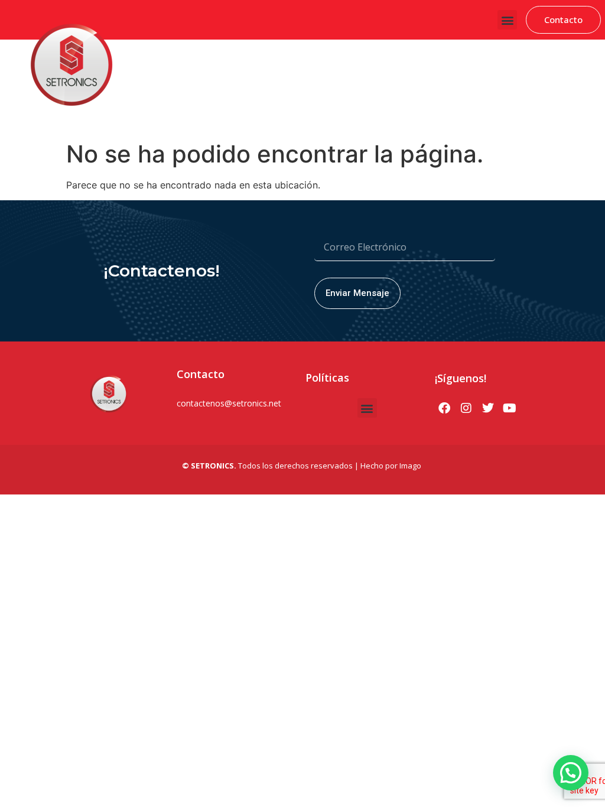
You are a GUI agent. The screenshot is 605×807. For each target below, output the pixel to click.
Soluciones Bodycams (467, 102)
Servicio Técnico (550, 102)
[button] (507, 20)
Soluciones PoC (546, 60)
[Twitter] (488, 408)
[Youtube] (509, 408)
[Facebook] (444, 408)
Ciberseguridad (219, 60)
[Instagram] (466, 408)
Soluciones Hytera (379, 60)
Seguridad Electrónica (465, 60)
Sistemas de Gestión (297, 60)
